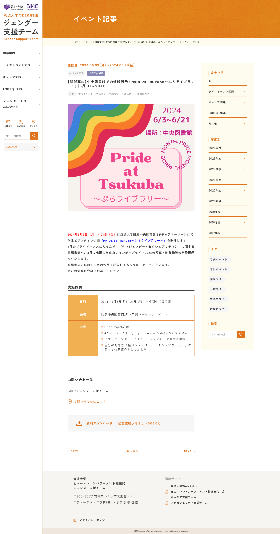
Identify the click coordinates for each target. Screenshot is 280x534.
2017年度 (215, 233)
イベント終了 (76, 73)
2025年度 (215, 159)
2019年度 (215, 212)
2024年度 (215, 169)
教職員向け (217, 309)
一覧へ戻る (131, 451)
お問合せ (8, 126)
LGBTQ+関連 (96, 73)
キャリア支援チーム (183, 497)
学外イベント (218, 269)
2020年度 (215, 201)
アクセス (34, 126)
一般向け (216, 289)
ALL (211, 81)
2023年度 (215, 180)
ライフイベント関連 (221, 92)
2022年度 (215, 190)
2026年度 (215, 148)
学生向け (216, 279)
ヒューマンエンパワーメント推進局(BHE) (198, 492)
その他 (213, 124)
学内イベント (218, 259)
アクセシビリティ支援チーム (189, 503)
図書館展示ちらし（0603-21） (140, 423)
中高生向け (217, 299)
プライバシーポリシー (93, 520)
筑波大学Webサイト (184, 486)
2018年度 (215, 222)
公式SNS (21, 126)
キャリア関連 (217, 102)
